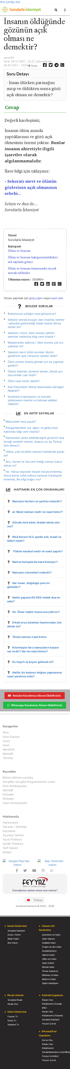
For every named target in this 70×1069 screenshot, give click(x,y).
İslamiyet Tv (13, 1024)
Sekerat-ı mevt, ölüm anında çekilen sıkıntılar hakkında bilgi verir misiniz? (31, 334)
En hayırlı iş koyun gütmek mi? (33, 661)
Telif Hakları (10, 848)
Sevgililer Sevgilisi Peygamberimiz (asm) (29, 781)
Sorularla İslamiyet (16, 931)
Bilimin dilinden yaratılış (18, 777)
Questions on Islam (51, 935)
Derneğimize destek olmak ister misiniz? (34, 890)
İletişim (7, 852)
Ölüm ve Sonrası (19, 251)
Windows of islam (50, 975)
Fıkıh (6, 732)
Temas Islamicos (50, 971)
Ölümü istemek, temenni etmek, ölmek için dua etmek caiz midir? (35, 373)
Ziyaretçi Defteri (13, 835)
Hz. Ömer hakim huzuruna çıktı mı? (36, 611)
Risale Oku (13, 1004)
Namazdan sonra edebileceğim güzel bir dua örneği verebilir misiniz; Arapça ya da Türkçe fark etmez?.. (34, 441)
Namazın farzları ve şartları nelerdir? (37, 501)
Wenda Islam (48, 967)
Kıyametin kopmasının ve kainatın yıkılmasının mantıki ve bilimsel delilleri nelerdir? (32, 400)
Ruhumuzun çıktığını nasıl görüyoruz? (32, 313)
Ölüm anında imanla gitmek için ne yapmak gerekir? (36, 363)
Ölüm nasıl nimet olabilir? (24, 381)
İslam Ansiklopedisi (15, 802)
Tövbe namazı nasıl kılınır (29, 636)
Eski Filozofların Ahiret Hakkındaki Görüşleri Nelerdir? (36, 388)
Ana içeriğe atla (10, 1)
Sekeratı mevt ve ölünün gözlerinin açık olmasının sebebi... (31, 187)
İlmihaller (8, 798)
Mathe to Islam (49, 979)
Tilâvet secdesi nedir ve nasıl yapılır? (37, 551)
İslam (6, 745)
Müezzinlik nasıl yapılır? (21, 421)
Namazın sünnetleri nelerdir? (32, 572)
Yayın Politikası (12, 839)
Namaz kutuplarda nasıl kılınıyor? (35, 561)
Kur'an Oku (47, 1040)
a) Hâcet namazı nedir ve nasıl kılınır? (37, 511)
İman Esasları (11, 736)
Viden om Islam (49, 959)
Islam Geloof (48, 963)
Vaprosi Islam (48, 955)
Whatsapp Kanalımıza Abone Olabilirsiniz (36, 705)
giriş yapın (36, 298)
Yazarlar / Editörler (15, 826)
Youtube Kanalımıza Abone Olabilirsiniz (36, 695)
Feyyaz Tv (13, 1016)
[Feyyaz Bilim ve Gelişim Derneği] (35, 883)
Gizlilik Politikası (13, 843)
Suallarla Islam (49, 943)
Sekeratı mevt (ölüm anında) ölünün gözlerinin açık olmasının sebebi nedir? (33, 353)
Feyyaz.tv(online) (50, 1056)
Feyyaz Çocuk (49, 1023)
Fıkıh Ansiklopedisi (14, 786)
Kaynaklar (9, 831)
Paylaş (33, 65)
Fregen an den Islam (51, 947)
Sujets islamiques (50, 983)
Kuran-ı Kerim (14, 935)
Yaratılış (8, 757)
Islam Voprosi (48, 939)
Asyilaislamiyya (49, 951)
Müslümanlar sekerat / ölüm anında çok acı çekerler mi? (35, 344)
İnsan (6, 741)
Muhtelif (8, 753)
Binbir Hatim (13, 939)
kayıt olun (57, 298)
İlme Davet (13, 943)
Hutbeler (8, 794)
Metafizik (9, 749)
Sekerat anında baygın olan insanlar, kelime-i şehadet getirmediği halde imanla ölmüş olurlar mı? (36, 323)
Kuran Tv (12, 1020)
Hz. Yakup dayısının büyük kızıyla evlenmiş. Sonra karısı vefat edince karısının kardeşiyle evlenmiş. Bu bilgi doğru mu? (33, 475)
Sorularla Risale (15, 1000)
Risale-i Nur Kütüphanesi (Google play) (52, 1004)
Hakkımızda (10, 822)
